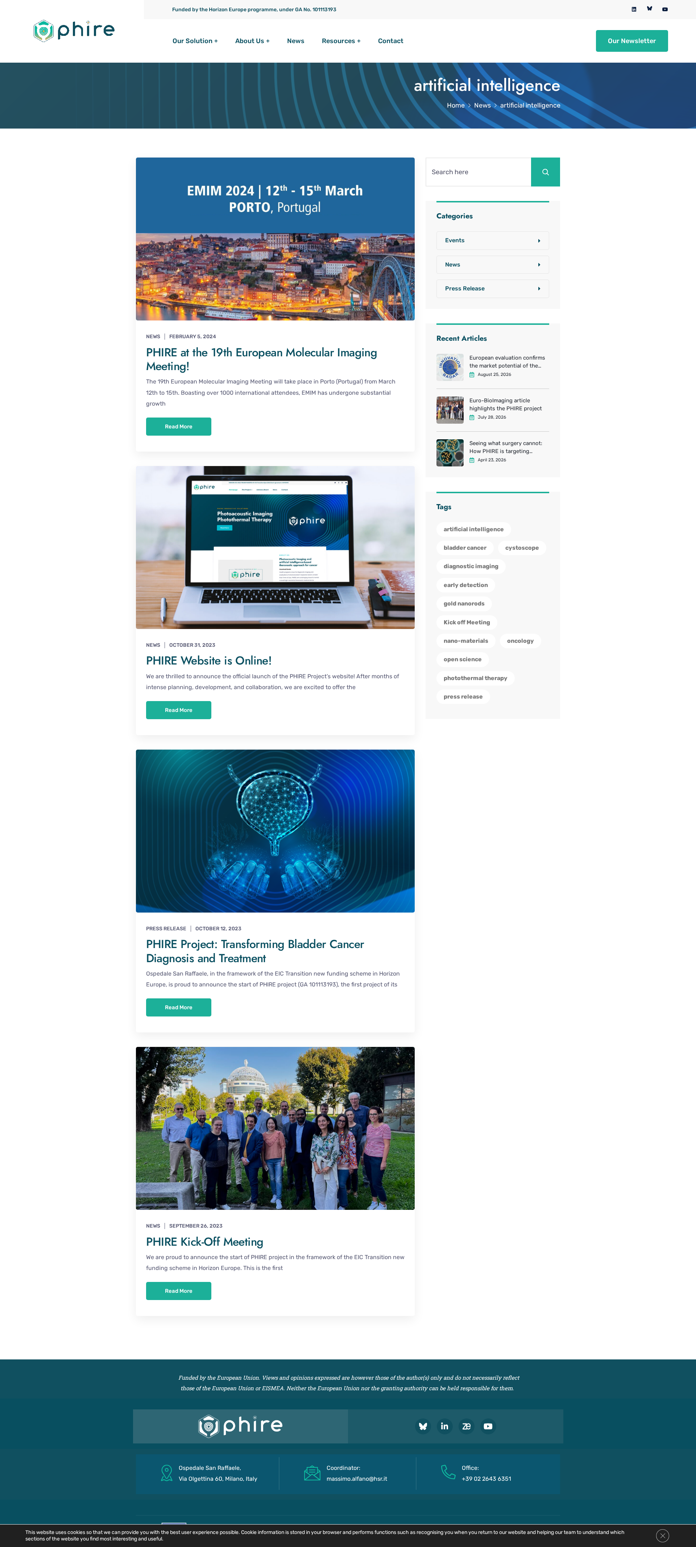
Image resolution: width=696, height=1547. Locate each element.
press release (463, 696)
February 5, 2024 (192, 337)
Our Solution (192, 41)
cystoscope (522, 547)
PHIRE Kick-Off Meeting (205, 1241)
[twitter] (649, 10)
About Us (249, 41)
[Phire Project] (74, 31)
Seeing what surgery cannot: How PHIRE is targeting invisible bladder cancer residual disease (505, 447)
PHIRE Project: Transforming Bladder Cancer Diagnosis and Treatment (255, 951)
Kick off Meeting (467, 622)
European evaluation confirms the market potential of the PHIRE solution (507, 362)
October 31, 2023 (192, 645)
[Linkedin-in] (445, 1426)
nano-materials (466, 640)
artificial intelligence (474, 529)
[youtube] (665, 10)
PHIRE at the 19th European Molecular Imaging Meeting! (261, 359)
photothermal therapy (476, 678)
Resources (338, 41)
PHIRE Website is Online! (209, 660)
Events (455, 240)
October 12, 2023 (218, 929)
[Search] (545, 172)
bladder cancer (465, 547)
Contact (390, 41)
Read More (178, 426)
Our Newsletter (632, 41)
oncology (520, 640)
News (295, 41)
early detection (466, 585)
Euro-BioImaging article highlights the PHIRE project (505, 404)
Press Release (166, 929)
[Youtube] (488, 1426)
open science (463, 659)
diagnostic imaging (471, 566)
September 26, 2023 (196, 1226)
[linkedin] (634, 10)
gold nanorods (464, 603)
